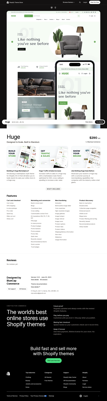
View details (35, 279)
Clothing (28, 377)
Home (27, 387)
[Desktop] (51, 7)
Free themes (49, 380)
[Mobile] (55, 7)
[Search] (80, 2)
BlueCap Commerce (94, 142)
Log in (85, 2)
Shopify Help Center (69, 377)
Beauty (28, 380)
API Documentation (69, 380)
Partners (85, 380)
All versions (43, 279)
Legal (84, 384)
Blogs (65, 387)
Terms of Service (12, 396)
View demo (89, 122)
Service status (86, 387)
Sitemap (51, 396)
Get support (12, 289)
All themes (22, 289)
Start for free (95, 2)
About (84, 377)
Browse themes (68, 2)
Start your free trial (53, 360)
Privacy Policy (24, 396)
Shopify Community (69, 384)
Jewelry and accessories (33, 384)
